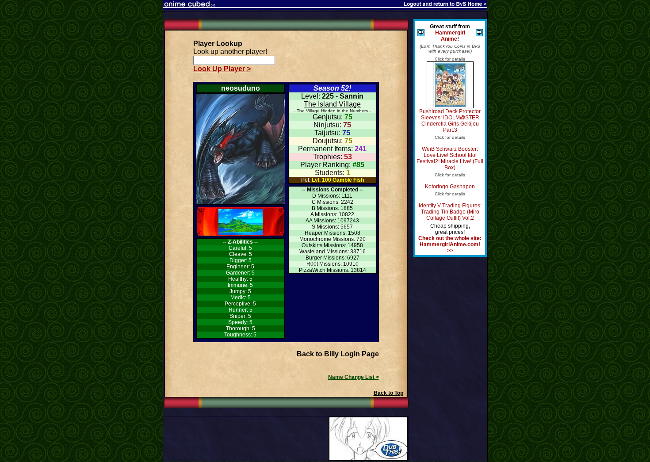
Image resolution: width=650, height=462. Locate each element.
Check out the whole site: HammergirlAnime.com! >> (450, 244)
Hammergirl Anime (450, 36)
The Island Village (332, 104)
